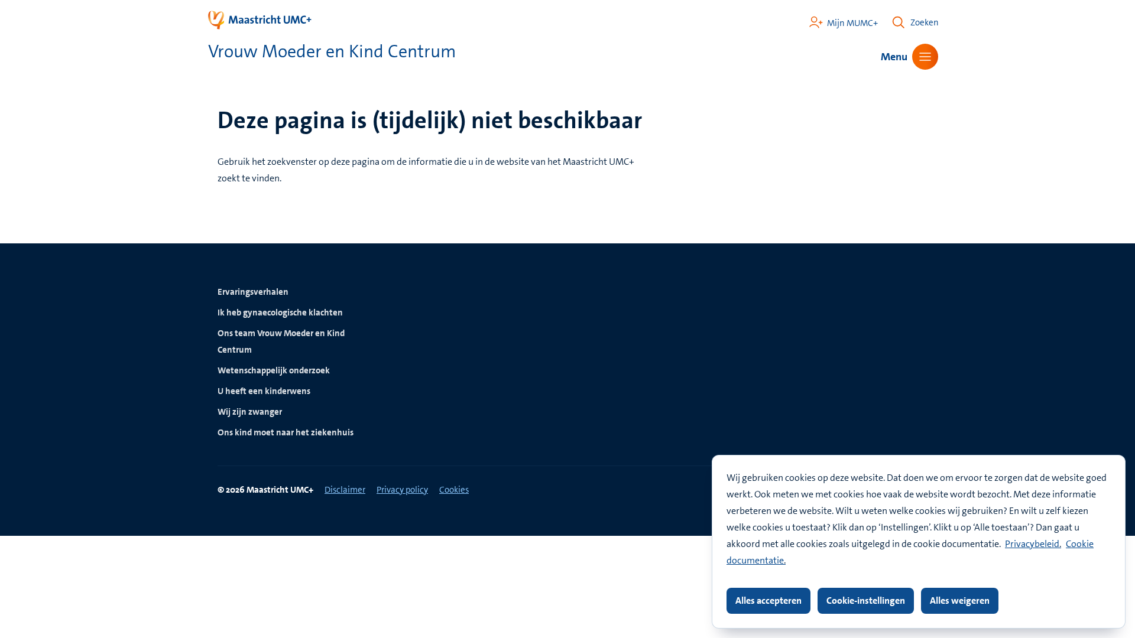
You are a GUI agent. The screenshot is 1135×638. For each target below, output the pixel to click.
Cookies (454, 490)
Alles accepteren (768, 600)
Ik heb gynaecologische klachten (280, 312)
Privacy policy (402, 490)
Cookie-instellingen (865, 600)
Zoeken (924, 22)
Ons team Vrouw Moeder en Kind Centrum (281, 341)
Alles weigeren (960, 600)
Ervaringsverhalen (253, 292)
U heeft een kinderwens (264, 391)
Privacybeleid (1032, 544)
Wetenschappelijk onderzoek (274, 370)
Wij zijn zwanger (250, 412)
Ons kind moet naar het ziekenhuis (286, 432)
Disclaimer (345, 490)
